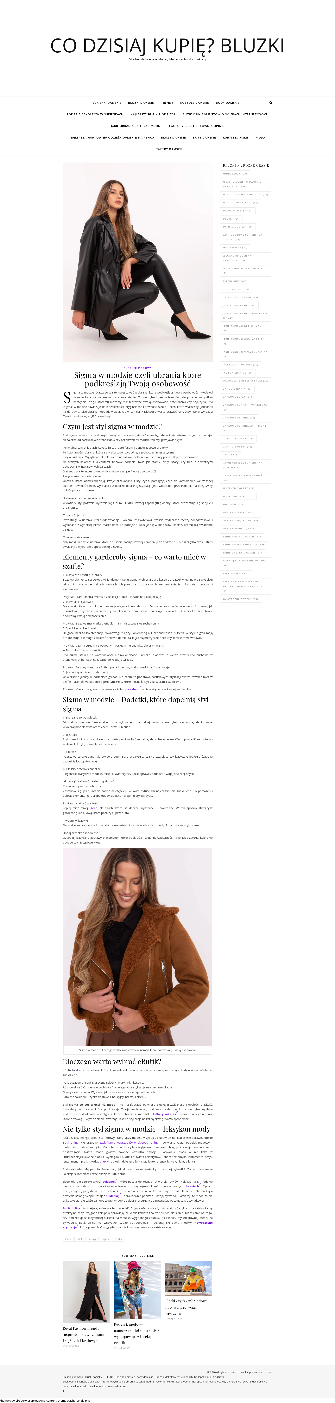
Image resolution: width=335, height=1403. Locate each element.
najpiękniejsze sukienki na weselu (242, 465)
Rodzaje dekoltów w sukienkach (95, 114)
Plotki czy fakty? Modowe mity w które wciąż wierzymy (186, 1307)
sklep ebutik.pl (238, 496)
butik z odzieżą (238, 226)
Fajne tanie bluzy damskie (242, 271)
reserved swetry (239, 488)
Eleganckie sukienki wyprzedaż (237, 258)
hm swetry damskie (240, 297)
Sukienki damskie (107, 102)
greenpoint (234, 281)
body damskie (227, 102)
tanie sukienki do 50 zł (243, 544)
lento (68, 1239)
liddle (80, 1239)
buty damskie (204, 137)
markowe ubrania (239, 417)
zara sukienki (236, 573)
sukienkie (233, 504)
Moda (260, 137)
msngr (92, 1239)
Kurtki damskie (236, 137)
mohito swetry (237, 446)
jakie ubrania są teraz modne (136, 126)
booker (231, 218)
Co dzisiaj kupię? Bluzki (167, 45)
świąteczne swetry (240, 599)
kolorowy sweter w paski (246, 380)
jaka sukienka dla (239, 305)
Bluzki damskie (141, 102)
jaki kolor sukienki (240, 364)
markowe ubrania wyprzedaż (244, 428)
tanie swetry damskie (242, 552)
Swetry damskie (169, 149)
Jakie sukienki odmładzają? (243, 341)
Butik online (71, 1142)
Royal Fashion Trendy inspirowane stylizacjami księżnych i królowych (83, 1334)
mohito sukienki (238, 438)
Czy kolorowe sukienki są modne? (242, 237)
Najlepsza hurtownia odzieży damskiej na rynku (112, 137)
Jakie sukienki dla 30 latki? (243, 328)
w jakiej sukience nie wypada (244, 563)
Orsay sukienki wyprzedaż (242, 478)
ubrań (93, 808)
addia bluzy (235, 173)
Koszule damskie (194, 102)
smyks (118, 1239)
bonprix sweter (238, 210)
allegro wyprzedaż (240, 202)
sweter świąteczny (240, 520)
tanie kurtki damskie (242, 536)
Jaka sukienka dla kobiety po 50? (245, 316)
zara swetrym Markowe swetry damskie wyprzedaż (243, 586)
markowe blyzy (237, 396)
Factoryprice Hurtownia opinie (196, 126)
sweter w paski (237, 512)
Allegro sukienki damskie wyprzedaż (242, 184)
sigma (105, 1239)
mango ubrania (237, 388)
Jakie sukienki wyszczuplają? (245, 354)
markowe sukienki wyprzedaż (245, 407)
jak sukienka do (238, 372)
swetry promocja (239, 528)
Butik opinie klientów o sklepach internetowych (225, 114)
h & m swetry (236, 289)
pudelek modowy (138, 368)
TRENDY (167, 102)
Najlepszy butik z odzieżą (152, 114)
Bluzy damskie (173, 137)
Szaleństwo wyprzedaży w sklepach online (129, 1142)
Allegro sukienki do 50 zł (245, 194)
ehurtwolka (235, 247)
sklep (79, 1070)
